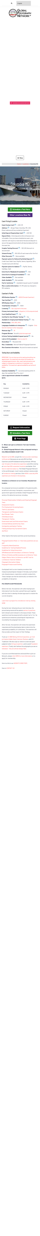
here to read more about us (10, 469)
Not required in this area (19, 308)
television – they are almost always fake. (14, 648)
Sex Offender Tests (7, 514)
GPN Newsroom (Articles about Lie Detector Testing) (18, 552)
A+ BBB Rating (12, 637)
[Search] (11, 3)
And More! (5, 531)
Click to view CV (22, 339)
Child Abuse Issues (7, 516)
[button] (20, 209)
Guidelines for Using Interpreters (12, 550)
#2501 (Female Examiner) (26, 297)
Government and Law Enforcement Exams (15, 521)
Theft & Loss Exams (8, 509)
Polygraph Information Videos (11, 562)
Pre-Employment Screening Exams (12, 507)
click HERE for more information (22, 656)
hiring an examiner (17, 644)
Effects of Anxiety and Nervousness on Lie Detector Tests (19, 555)
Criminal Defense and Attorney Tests (13, 524)
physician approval (25, 333)
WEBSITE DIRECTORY (20, 663)
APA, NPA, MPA (16, 322)
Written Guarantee (23, 637)
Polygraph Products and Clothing (12, 564)
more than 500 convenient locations (14, 466)
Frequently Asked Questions (10, 545)
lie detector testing (9, 473)
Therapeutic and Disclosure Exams (12, 512)
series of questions (29, 610)
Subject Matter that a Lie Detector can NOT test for (17, 557)
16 (14, 330)
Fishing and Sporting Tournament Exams (14, 528)
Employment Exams (8, 505)
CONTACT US (10, 668)
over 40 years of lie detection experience (14, 464)
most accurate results (28, 457)
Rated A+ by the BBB (8, 457)
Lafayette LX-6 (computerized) (28, 311)
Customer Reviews (22, 639)
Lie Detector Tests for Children (11, 560)
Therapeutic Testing (8, 519)
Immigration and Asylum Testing (12, 526)
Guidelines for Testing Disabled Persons (14, 548)
